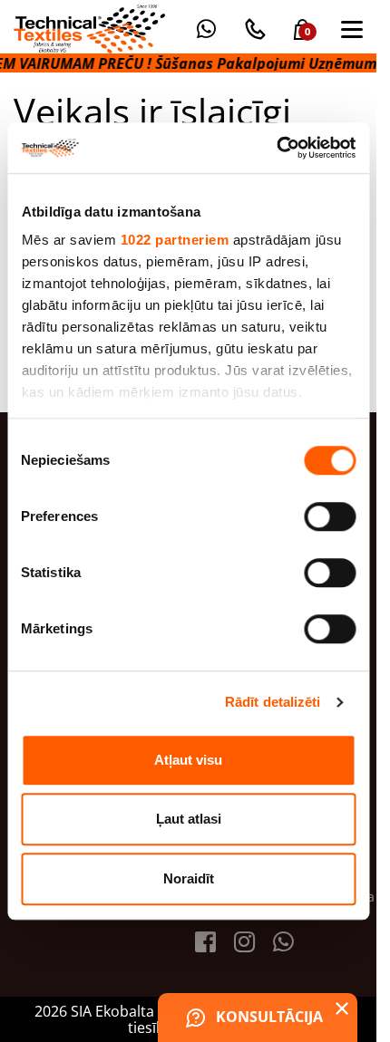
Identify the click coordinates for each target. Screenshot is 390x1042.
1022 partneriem (174, 239)
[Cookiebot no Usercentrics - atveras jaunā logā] (276, 147)
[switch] (330, 516)
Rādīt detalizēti (273, 701)
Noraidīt (188, 878)
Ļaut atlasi (188, 818)
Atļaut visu (188, 759)
